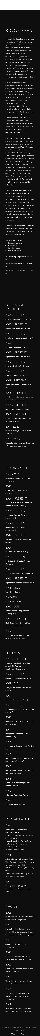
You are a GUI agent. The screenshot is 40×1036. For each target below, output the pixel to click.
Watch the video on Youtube (15, 850)
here (7, 260)
